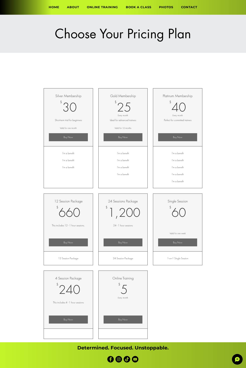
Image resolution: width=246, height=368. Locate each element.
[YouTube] (135, 359)
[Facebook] (110, 359)
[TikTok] (127, 359)
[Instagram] (118, 359)
